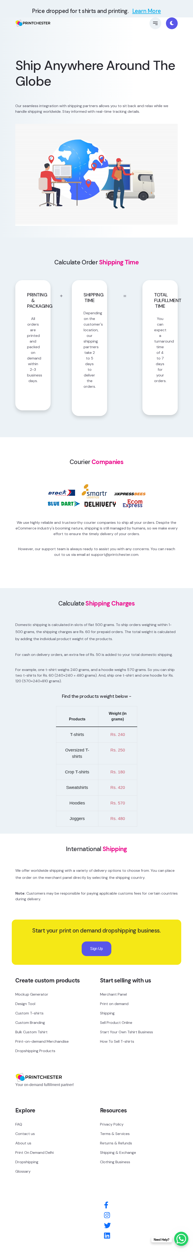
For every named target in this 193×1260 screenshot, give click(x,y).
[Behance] (107, 1236)
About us (23, 1143)
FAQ (18, 1124)
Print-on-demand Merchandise (42, 1041)
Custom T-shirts (29, 1013)
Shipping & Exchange (118, 1152)
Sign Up (96, 949)
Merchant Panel (113, 994)
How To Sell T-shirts (117, 1041)
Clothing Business (115, 1161)
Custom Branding (30, 1022)
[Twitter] (107, 1226)
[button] (155, 23)
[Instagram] (107, 1215)
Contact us (25, 1133)
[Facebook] (106, 1205)
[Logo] (38, 1070)
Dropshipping (26, 1161)
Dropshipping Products (35, 1050)
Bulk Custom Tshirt (31, 1032)
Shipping (107, 1013)
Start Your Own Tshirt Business (126, 1032)
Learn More (146, 11)
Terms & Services (115, 1133)
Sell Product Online (116, 1022)
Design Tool (25, 1003)
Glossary (23, 1171)
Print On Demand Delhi (34, 1152)
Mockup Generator (31, 994)
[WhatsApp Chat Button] (181, 1239)
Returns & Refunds (116, 1143)
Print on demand (114, 1003)
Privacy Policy (112, 1124)
